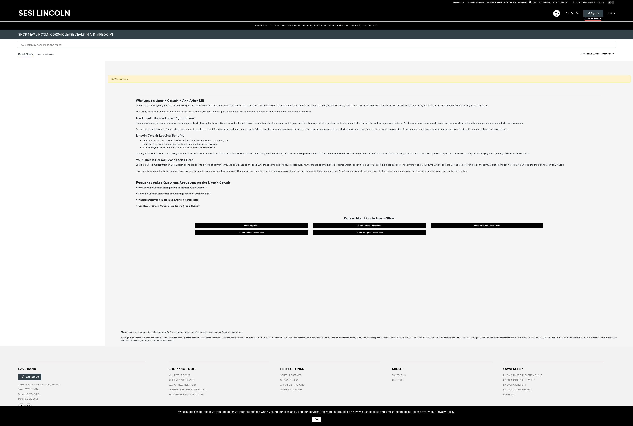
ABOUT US (397, 380)
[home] (568, 13)
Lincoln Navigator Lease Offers (369, 232)
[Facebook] (609, 2)
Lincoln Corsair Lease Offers (369, 225)
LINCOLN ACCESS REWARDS (518, 389)
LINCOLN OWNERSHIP (514, 385)
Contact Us (32, 377)
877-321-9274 (482, 2)
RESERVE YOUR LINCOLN (182, 380)
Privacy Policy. (445, 411)
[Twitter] (612, 2)
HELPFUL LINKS (292, 369)
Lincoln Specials (251, 225)
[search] (577, 13)
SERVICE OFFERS (289, 380)
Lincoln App (509, 394)
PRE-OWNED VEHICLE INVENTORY (187, 394)
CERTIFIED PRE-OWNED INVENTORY (188, 389)
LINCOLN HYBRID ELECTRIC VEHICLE (522, 375)
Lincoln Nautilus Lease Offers (487, 225)
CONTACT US (399, 375)
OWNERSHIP (513, 369)
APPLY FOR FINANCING (292, 385)
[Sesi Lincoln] (46, 13)
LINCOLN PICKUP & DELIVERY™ (519, 380)
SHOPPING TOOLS (182, 369)
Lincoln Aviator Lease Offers (251, 232)
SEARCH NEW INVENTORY (182, 385)
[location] (530, 3)
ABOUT (397, 369)
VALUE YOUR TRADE (179, 375)
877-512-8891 (502, 2)
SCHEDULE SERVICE (290, 375)
